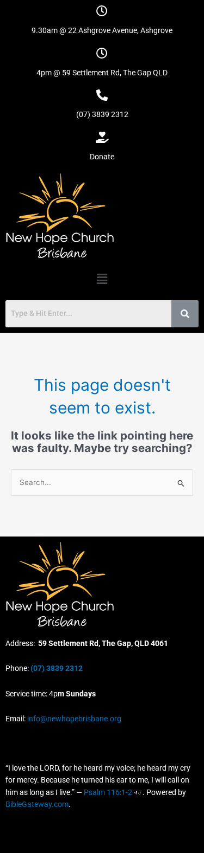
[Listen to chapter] (137, 792)
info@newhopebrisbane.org (73, 718)
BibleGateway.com (37, 804)
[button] (101, 279)
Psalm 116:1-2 (108, 792)
